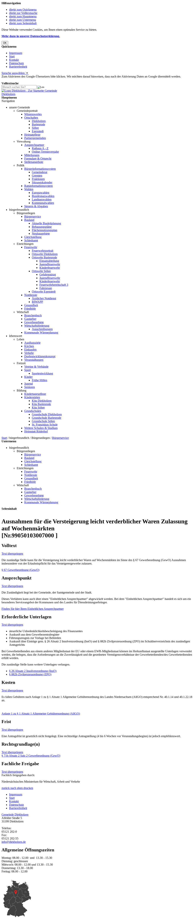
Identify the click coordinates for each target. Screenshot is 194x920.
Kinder (28, 376)
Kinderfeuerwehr (49, 267)
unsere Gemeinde (19, 107)
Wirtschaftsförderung (36, 325)
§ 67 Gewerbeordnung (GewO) (20, 570)
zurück (6, 788)
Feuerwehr (30, 247)
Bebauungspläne (42, 226)
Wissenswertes (33, 114)
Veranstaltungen (33, 359)
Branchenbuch (33, 315)
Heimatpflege (32, 134)
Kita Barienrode (41, 404)
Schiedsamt (31, 240)
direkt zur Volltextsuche (23, 13)
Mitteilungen (31, 155)
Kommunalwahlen (43, 202)
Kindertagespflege (35, 393)
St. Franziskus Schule (45, 424)
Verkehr (29, 353)
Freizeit (21, 363)
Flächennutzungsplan (44, 230)
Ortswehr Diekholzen (45, 254)
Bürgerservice (32, 216)
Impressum (15, 53)
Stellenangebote (33, 162)
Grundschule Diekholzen (47, 414)
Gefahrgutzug (47, 274)
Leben (20, 339)
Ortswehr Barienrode (44, 257)
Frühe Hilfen (39, 380)
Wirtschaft (23, 312)
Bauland (29, 220)
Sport (27, 370)
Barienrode (38, 124)
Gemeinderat (39, 172)
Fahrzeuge (45, 288)
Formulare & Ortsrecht (37, 158)
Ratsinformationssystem (38, 185)
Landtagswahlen (42, 199)
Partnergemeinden (35, 138)
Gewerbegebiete (34, 322)
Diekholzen (39, 121)
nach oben (16, 788)
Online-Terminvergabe (45, 151)
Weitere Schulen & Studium (41, 428)
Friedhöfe (30, 308)
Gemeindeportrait (27, 110)
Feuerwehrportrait (42, 250)
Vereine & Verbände (36, 366)
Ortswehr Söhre (41, 271)
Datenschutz (16, 63)
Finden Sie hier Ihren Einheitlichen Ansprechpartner (33, 608)
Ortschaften (31, 117)
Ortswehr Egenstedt (44, 291)
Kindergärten (32, 397)
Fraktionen (38, 179)
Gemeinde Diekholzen (15, 814)
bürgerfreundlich (19, 209)
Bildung (21, 390)
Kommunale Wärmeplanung (41, 332)
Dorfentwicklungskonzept (39, 356)
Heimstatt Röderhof (36, 431)
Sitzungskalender (42, 182)
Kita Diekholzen (42, 400)
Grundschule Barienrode (46, 417)
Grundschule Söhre (43, 421)
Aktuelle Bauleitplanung (46, 223)
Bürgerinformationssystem (40, 168)
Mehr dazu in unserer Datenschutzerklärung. (31, 36)
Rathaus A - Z (40, 148)
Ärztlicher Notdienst (44, 298)
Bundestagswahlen (43, 196)
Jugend (28, 383)
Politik (20, 165)
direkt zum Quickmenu (23, 9)
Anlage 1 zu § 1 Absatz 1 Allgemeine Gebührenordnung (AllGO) (41, 713)
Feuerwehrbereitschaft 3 (53, 284)
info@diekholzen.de (14, 841)
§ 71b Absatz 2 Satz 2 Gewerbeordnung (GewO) (31, 755)
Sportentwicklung (42, 373)
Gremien (37, 175)
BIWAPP (37, 301)
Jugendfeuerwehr (49, 264)
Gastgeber (30, 318)
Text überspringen (12, 553)
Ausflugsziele (32, 342)
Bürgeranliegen (26, 213)
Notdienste (30, 295)
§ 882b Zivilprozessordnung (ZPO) (30, 674)
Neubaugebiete (41, 233)
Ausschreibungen (42, 329)
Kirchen (29, 346)
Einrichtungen (25, 243)
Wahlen (28, 189)
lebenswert (15, 335)
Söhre (35, 127)
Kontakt (14, 59)
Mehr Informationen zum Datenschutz (24, 79)
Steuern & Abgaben (36, 206)
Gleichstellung (32, 237)
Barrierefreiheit (18, 66)
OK (5, 42)
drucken (28, 788)
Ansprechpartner (34, 144)
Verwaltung (24, 141)
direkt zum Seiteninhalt (23, 23)
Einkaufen (30, 349)
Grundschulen (32, 411)
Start (12, 56)
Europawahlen (40, 192)
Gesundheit (31, 305)
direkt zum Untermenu (22, 19)
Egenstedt (38, 131)
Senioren (29, 387)
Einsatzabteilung (49, 260)
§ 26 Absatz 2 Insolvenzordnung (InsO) (32, 671)
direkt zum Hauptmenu (23, 16)
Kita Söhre (38, 407)
